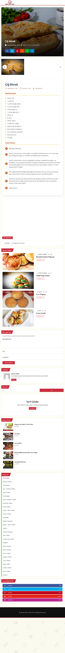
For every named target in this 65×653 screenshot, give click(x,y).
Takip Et (60, 589)
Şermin (40, 291)
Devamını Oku (40, 259)
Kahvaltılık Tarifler (7, 503)
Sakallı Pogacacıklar (43, 275)
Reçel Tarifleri (6, 571)
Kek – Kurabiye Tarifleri (9, 489)
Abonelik (60, 596)
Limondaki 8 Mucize (20, 462)
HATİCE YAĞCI (15, 374)
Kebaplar (5, 542)
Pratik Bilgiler (6, 496)
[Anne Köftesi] (8, 446)
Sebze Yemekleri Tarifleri (9, 499)
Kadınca (5, 528)
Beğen (60, 585)
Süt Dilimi (17, 434)
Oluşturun (33, 408)
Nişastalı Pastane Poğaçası (45, 257)
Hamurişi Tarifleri (7, 481)
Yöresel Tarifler (7, 514)
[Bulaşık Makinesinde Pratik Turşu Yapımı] (8, 455)
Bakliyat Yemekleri (8, 521)
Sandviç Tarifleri (7, 567)
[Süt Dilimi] (8, 436)
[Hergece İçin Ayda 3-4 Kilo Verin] (8, 427)
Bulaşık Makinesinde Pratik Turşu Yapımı (25, 452)
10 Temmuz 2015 (16, 377)
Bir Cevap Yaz (7, 237)
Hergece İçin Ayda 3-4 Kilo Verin (23, 424)
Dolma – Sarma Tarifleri (9, 524)
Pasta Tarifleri (6, 492)
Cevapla (14, 379)
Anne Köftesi (18, 443)
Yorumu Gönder (9, 362)
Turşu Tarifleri (6, 560)
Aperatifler (6, 517)
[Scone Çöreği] (18, 318)
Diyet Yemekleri (7, 546)
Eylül (40, 310)
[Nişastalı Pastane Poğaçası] (18, 261)
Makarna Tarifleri (7, 557)
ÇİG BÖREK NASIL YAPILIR (18, 243)
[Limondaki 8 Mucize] (8, 464)
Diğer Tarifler (6, 564)
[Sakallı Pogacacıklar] (18, 280)
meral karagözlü (11, 45)
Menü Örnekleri (7, 549)
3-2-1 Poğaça (41, 294)
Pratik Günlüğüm (43, 254)
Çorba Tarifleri (7, 506)
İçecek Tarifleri (7, 553)
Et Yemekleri (6, 478)
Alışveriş (5, 575)
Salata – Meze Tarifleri (9, 510)
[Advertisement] (32, 217)
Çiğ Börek (7, 243)
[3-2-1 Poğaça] (18, 299)
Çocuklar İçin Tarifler (8, 539)
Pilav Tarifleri (6, 535)
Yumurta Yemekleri (8, 532)
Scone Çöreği (41, 313)
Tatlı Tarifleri (6, 485)
